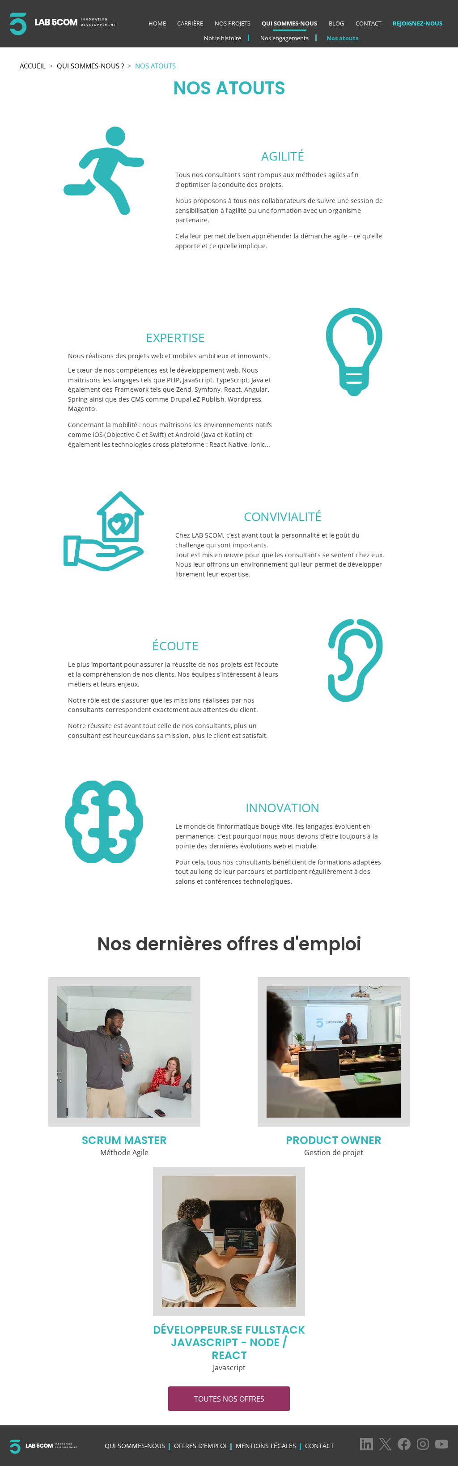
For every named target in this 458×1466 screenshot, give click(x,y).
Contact (369, 23)
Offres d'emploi (200, 1445)
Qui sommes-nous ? (90, 65)
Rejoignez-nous (417, 23)
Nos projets (232, 23)
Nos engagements (284, 38)
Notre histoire (222, 38)
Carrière (190, 23)
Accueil (33, 65)
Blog (336, 23)
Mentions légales (266, 1445)
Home (157, 23)
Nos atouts (342, 38)
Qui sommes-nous (289, 23)
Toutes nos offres (229, 1399)
